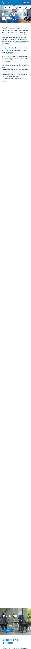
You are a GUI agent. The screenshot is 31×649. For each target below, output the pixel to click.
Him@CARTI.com (19, 42)
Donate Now (8, 8)
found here (9, 52)
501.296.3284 (6, 44)
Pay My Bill (18, 8)
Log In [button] (26, 8)
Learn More (8, 630)
